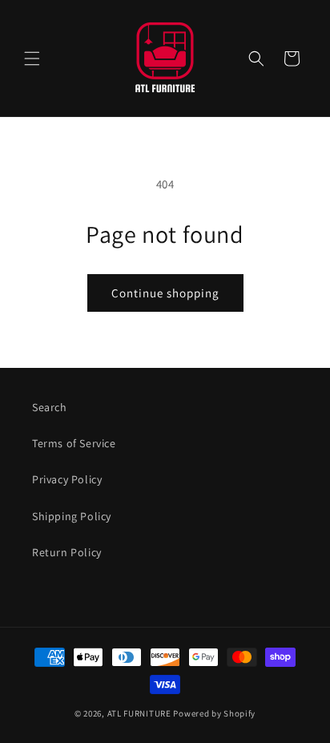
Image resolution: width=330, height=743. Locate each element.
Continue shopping (165, 293)
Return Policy (67, 552)
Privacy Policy (67, 479)
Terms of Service (74, 443)
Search (49, 407)
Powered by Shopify (214, 713)
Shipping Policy (71, 516)
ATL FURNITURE (139, 713)
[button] (32, 58)
